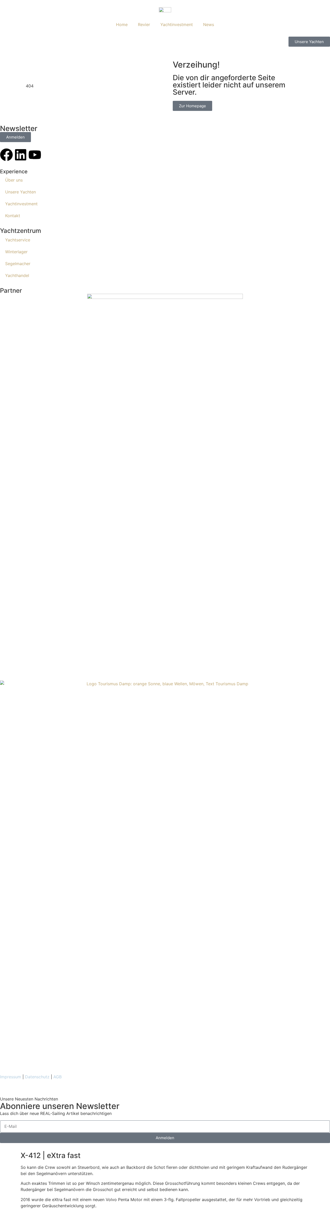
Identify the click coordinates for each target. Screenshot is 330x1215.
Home (122, 24)
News (208, 24)
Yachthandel (17, 275)
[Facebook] (6, 154)
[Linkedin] (20, 154)
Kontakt (12, 215)
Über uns (14, 180)
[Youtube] (34, 154)
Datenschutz (37, 1076)
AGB (57, 1076)
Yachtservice (17, 239)
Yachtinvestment (176, 24)
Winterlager (16, 251)
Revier (144, 24)
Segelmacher (17, 263)
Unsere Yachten (20, 191)
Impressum (10, 1076)
